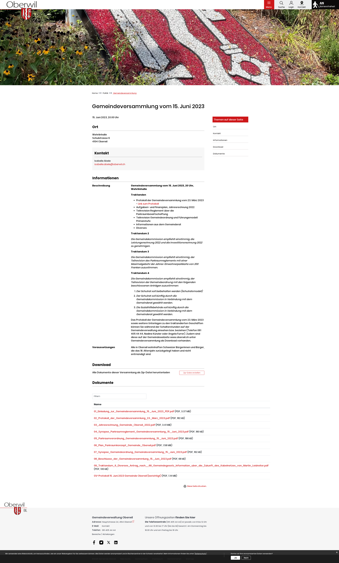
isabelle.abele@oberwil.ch (109, 164)
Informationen (220, 140)
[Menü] (268, 2)
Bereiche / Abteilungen (103, 534)
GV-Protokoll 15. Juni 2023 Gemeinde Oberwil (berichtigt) (127, 475)
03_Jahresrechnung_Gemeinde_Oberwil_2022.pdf (124, 425)
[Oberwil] (20, 10)
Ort (214, 126)
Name (97, 404)
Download (218, 146)
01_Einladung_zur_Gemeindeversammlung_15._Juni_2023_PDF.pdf (134, 411)
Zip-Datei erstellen (191, 372)
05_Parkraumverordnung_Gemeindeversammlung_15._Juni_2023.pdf (136, 438)
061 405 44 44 (109, 530)
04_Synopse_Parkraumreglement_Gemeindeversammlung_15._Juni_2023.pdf (141, 431)
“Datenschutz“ (200, 554)
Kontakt (217, 133)
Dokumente (219, 153)
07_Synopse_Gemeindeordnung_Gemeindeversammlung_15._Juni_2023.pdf (140, 452)
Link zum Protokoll (148, 203)
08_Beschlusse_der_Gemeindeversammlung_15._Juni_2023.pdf (132, 458)
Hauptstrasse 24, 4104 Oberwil (117, 521)
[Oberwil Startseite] (13, 508)
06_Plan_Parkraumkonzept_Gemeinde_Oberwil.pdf (125, 445)
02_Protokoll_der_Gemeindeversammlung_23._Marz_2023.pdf (132, 418)
